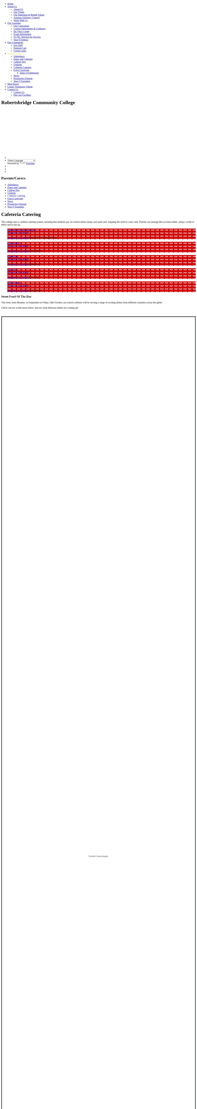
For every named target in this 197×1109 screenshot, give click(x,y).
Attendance (19, 56)
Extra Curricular (21, 70)
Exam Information (22, 34)
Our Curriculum (21, 26)
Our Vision (19, 12)
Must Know (13, 84)
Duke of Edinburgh (29, 73)
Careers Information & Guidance (29, 28)
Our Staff (18, 45)
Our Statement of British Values (29, 15)
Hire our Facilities (22, 95)
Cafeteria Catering (22, 67)
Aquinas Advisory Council (27, 17)
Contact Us (12, 89)
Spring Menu (13, 282)
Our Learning (14, 23)
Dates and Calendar (23, 59)
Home (10, 3)
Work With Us (21, 20)
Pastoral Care (20, 48)
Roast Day (12, 269)
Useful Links (20, 50)
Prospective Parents (23, 78)
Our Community (15, 42)
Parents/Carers (14, 53)
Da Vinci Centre (21, 31)
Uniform (18, 64)
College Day (20, 62)
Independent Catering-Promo (21, 230)
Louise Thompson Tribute (20, 86)
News (16, 75)
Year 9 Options (21, 39)
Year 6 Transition (22, 81)
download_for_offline (18, 232)
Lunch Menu (13, 243)
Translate (30, 163)
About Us (12, 6)
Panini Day (12, 256)
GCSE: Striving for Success (27, 37)
